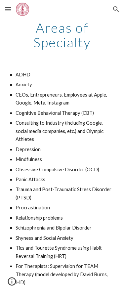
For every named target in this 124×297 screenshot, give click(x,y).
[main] (62, 35)
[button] (8, 9)
